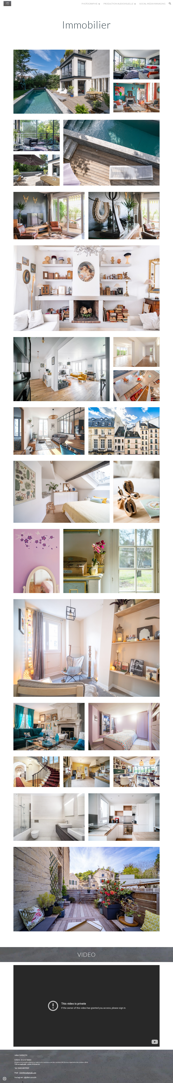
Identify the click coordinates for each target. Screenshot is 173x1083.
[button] (170, 4)
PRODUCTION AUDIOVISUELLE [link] (118, 3)
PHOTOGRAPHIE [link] (90, 3)
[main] (86, 21)
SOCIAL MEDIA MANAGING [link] (152, 3)
